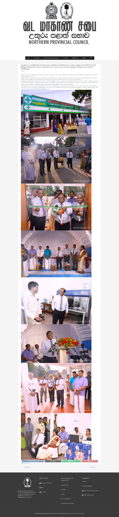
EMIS (63, 494)
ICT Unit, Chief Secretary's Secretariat (91, 490)
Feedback (84, 481)
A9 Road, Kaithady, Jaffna (89, 494)
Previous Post (27, 467)
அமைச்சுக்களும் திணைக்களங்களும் (50, 58)
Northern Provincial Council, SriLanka (75, 513)
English (84, 58)
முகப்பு (28, 58)
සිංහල (91, 58)
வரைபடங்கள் (43, 492)
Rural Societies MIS (66, 498)
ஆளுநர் (23, 71)
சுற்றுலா (42, 487)
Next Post (93, 467)
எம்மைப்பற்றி (36, 58)
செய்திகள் (66, 58)
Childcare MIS (65, 485)
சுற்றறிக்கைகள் (75, 58)
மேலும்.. (29, 497)
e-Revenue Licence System (68, 503)
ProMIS (63, 489)
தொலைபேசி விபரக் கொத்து (46, 483)
